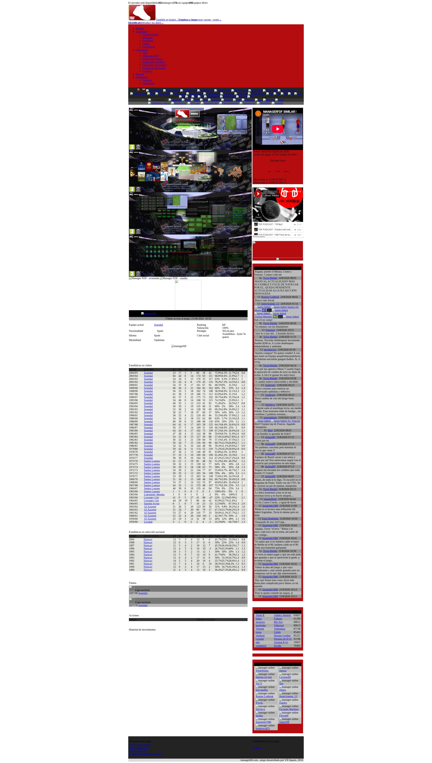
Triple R (260, 615)
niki (258, 642)
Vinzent (260, 628)
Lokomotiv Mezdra (154, 494)
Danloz (283, 702)
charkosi (260, 635)
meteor (283, 670)
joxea (258, 632)
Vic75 (259, 683)
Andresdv (270, 385)
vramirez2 (261, 645)
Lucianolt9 (285, 677)
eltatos (282, 689)
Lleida (277, 632)
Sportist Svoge (151, 503)
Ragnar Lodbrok (270, 297)
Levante (148, 521)
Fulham (278, 618)
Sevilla (277, 645)
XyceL (259, 702)
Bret (270, 430)
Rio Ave (278, 622)
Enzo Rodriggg (270, 518)
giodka (259, 715)
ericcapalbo (262, 689)
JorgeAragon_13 (270, 303)
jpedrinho (261, 625)
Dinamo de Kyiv (283, 638)
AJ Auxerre (150, 506)
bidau (259, 618)
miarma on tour (264, 677)
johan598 (284, 722)
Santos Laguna (152, 461)
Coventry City (151, 497)
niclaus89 (270, 437)
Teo (281, 683)
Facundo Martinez (289, 709)
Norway (148, 539)
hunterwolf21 (263, 728)
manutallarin (270, 417)
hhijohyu (270, 404)
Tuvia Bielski (270, 278)
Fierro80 (283, 715)
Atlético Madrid (282, 615)
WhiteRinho (262, 670)
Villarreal (279, 625)
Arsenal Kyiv (281, 642)
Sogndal (158, 324)
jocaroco (260, 622)
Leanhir (260, 638)
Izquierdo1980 (270, 505)
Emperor (270, 330)
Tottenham (279, 628)
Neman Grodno (282, 635)
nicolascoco (270, 349)
